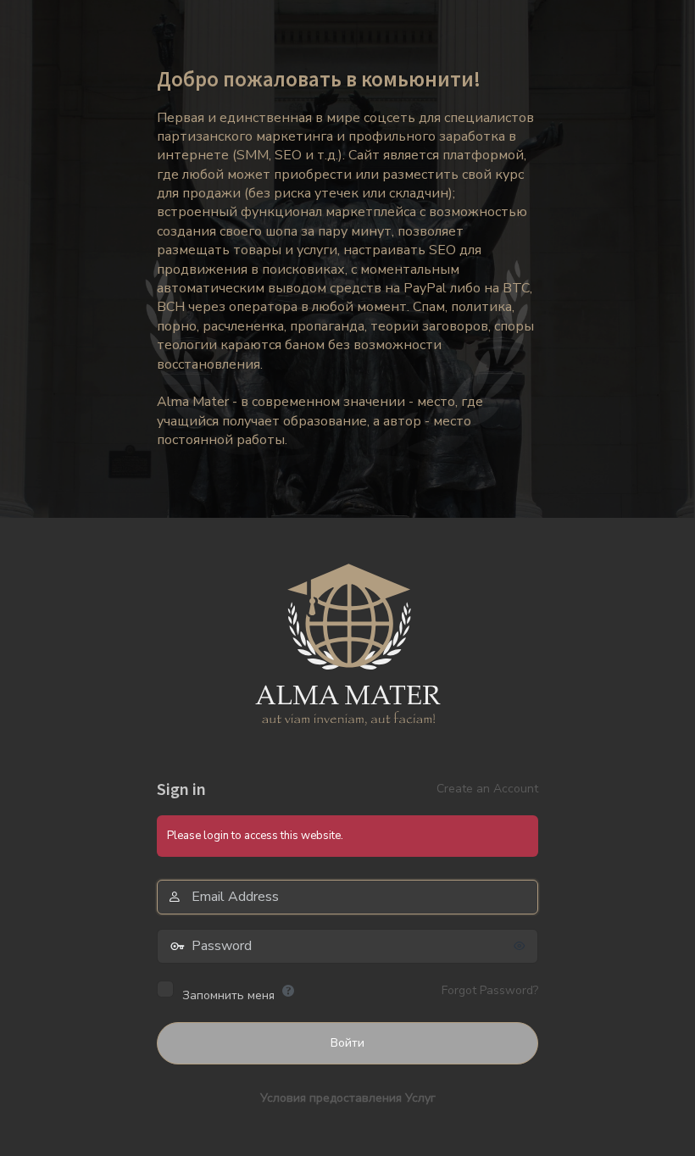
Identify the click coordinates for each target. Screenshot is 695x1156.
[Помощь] (288, 991)
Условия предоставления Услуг (348, 1098)
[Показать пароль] (521, 946)
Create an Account (487, 789)
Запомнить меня (228, 995)
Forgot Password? (490, 990)
